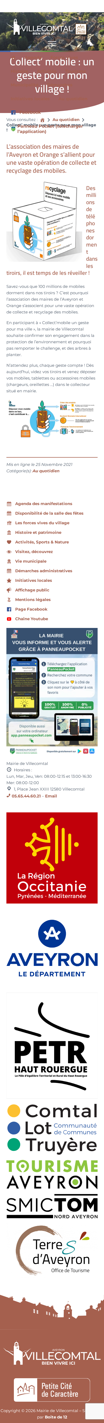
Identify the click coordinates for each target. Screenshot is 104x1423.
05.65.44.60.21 (26, 796)
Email (51, 796)
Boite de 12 (56, 1417)
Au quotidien (46, 471)
